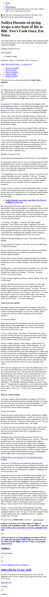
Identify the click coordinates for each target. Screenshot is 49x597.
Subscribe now (6, 582)
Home (7, 3)
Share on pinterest (11, 72)
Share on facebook (12, 68)
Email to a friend (11, 76)
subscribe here (38, 520)
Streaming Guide (19, 539)
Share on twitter (11, 70)
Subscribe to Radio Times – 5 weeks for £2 (16, 64)
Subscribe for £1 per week (16, 569)
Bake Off (9, 106)
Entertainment (10, 7)
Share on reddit (10, 74)
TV (6, 5)
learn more (28, 17)
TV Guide (5, 539)
